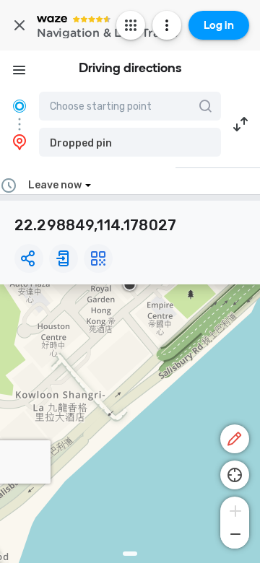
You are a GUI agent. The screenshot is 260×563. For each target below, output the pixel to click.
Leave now (55, 185)
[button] (130, 142)
